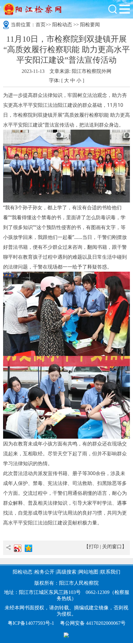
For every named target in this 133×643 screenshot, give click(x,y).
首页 (40, 24)
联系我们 (110, 571)
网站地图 (88, 571)
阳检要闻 (90, 24)
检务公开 (44, 571)
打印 (94, 546)
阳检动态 (62, 24)
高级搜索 (66, 571)
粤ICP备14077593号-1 (31, 623)
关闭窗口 (112, 546)
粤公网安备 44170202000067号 (93, 623)
